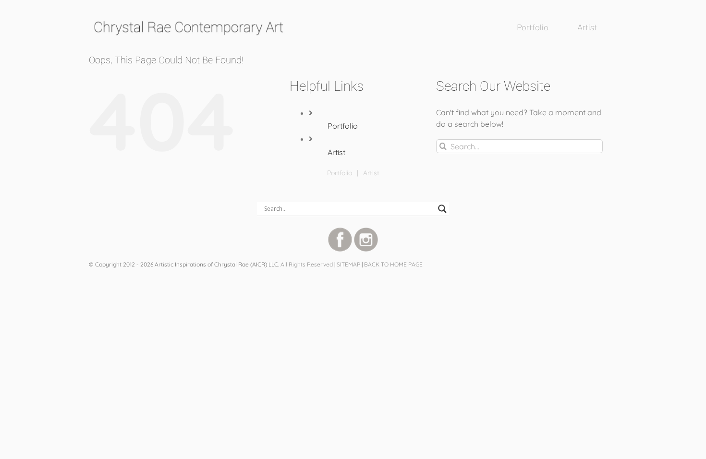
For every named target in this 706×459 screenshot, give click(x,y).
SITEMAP (348, 264)
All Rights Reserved (306, 264)
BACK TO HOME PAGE (393, 264)
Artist (336, 152)
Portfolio (343, 126)
